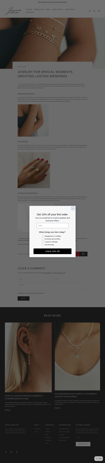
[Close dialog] (73, 208)
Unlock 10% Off (52, 251)
